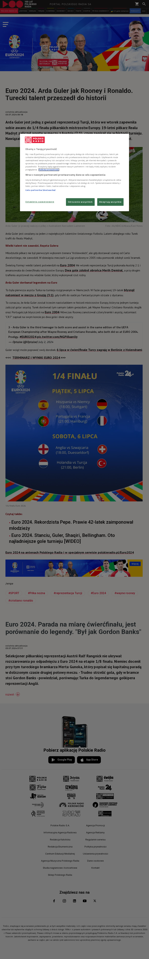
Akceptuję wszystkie (110, 202)
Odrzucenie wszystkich (80, 202)
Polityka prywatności (49, 169)
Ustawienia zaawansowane (39, 201)
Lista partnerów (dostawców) (40, 190)
